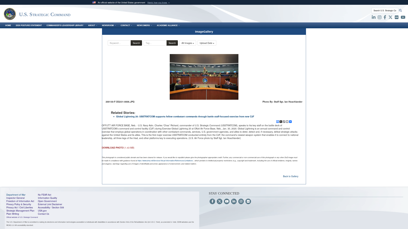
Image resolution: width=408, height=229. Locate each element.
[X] (390, 17)
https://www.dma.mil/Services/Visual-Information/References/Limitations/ (165, 160)
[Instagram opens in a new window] (379, 17)
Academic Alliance (167, 25)
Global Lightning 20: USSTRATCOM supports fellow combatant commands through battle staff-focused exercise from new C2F (185, 116)
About (91, 25)
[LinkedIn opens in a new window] (373, 17)
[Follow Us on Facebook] (212, 201)
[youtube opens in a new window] (403, 17)
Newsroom (108, 25)
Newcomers (143, 25)
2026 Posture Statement (29, 25)
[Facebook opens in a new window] (385, 17)
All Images (187, 43)
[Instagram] (241, 201)
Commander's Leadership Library (65, 25)
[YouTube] (226, 201)
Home (8, 25)
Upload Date (206, 43)
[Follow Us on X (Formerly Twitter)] (219, 201)
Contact (125, 25)
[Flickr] (248, 201)
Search (136, 43)
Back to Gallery (290, 176)
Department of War (16, 194)
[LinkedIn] (234, 201)
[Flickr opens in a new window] (396, 17)
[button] (158, 2)
